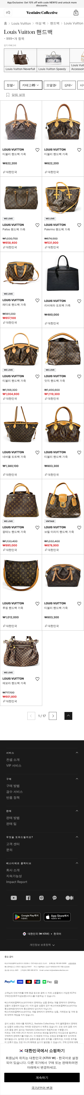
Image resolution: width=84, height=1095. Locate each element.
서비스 (10, 752)
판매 (9, 810)
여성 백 (40, 23)
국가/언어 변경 (42, 1087)
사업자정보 (72, 963)
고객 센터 (13, 844)
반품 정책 (13, 797)
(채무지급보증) (20, 996)
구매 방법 (13, 786)
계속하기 (42, 1077)
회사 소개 (13, 870)
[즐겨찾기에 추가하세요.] (37, 150)
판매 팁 (11, 824)
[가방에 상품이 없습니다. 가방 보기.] (76, 12)
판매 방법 (13, 818)
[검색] (8, 12)
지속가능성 (14, 876)
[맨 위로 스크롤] (68, 716)
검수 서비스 (14, 792)
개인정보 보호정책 (40, 944)
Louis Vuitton (21, 23)
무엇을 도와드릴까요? (19, 837)
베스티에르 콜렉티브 (18, 863)
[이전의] (31, 716)
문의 (9, 850)
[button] (76, 12)
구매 (9, 778)
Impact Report (16, 882)
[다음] (53, 716)
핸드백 (54, 23)
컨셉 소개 (13, 760)
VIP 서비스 (13, 765)
